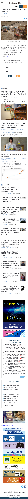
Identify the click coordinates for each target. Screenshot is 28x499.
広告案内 (16, 492)
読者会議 (8, 159)
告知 (8, 281)
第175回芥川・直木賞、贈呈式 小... (11, 396)
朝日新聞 (24, 158)
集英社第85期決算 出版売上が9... (10, 400)
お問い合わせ (22, 492)
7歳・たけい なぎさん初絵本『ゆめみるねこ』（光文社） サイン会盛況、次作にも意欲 (13, 94)
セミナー (3, 293)
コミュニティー (15, 158)
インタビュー (5, 132)
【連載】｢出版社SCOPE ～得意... (10, 398)
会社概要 (5, 492)
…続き (15, 103)
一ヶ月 (16, 383)
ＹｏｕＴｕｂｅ (10, 129)
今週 (13, 383)
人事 (6, 257)
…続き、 (8, 56)
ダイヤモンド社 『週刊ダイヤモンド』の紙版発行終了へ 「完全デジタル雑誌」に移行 (10, 189)
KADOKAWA (4, 129)
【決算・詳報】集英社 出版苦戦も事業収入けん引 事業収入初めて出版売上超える (10, 199)
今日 (10, 383)
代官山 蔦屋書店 (10, 98)
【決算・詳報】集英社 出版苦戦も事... (11, 385)
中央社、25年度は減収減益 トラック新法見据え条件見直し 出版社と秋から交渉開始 (10, 220)
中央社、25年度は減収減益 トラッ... (11, 391)
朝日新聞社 (3, 159)
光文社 (15, 98)
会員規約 (19, 495)
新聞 (7, 161)
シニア (20, 158)
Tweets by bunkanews (7, 425)
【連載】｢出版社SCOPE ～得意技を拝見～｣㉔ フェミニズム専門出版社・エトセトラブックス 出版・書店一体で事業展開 (15, 367)
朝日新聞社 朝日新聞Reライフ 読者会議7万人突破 (15, 351)
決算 (8, 203)
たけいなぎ (3, 98)
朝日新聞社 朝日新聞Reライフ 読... (11, 394)
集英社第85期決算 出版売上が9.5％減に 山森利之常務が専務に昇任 (9, 253)
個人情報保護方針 (11, 495)
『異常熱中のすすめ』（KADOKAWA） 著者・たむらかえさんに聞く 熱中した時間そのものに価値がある (13, 125)
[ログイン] (10, 76)
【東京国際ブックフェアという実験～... (11, 389)
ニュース (3, 13)
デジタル (3, 193)
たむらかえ (17, 129)
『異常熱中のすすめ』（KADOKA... (11, 405)
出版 (6, 13)
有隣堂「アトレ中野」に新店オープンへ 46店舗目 (15, 373)
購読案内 (10, 492)
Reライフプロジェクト (6, 158)
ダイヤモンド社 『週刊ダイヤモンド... (11, 387)
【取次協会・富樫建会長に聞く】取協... (11, 402)
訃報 (19, 342)
